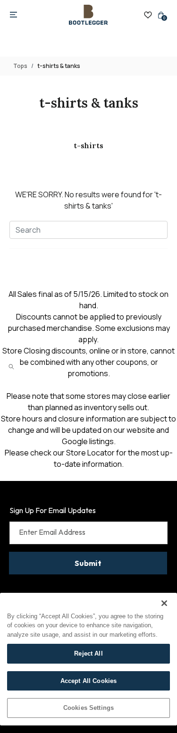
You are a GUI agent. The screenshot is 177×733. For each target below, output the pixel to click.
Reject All (88, 653)
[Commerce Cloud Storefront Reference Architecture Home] (88, 15)
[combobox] (88, 230)
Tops (20, 66)
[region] (88, 659)
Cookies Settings (88, 707)
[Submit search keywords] (11, 366)
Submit (88, 563)
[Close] (164, 603)
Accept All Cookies (88, 680)
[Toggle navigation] (13, 15)
